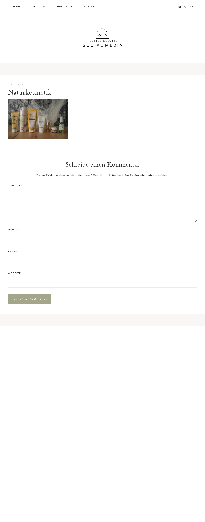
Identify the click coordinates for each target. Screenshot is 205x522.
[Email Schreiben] (192, 2)
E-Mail (14, 251)
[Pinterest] (186, 2)
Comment (15, 185)
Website (14, 273)
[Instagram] (180, 2)
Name (13, 229)
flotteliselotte (102, 38)
